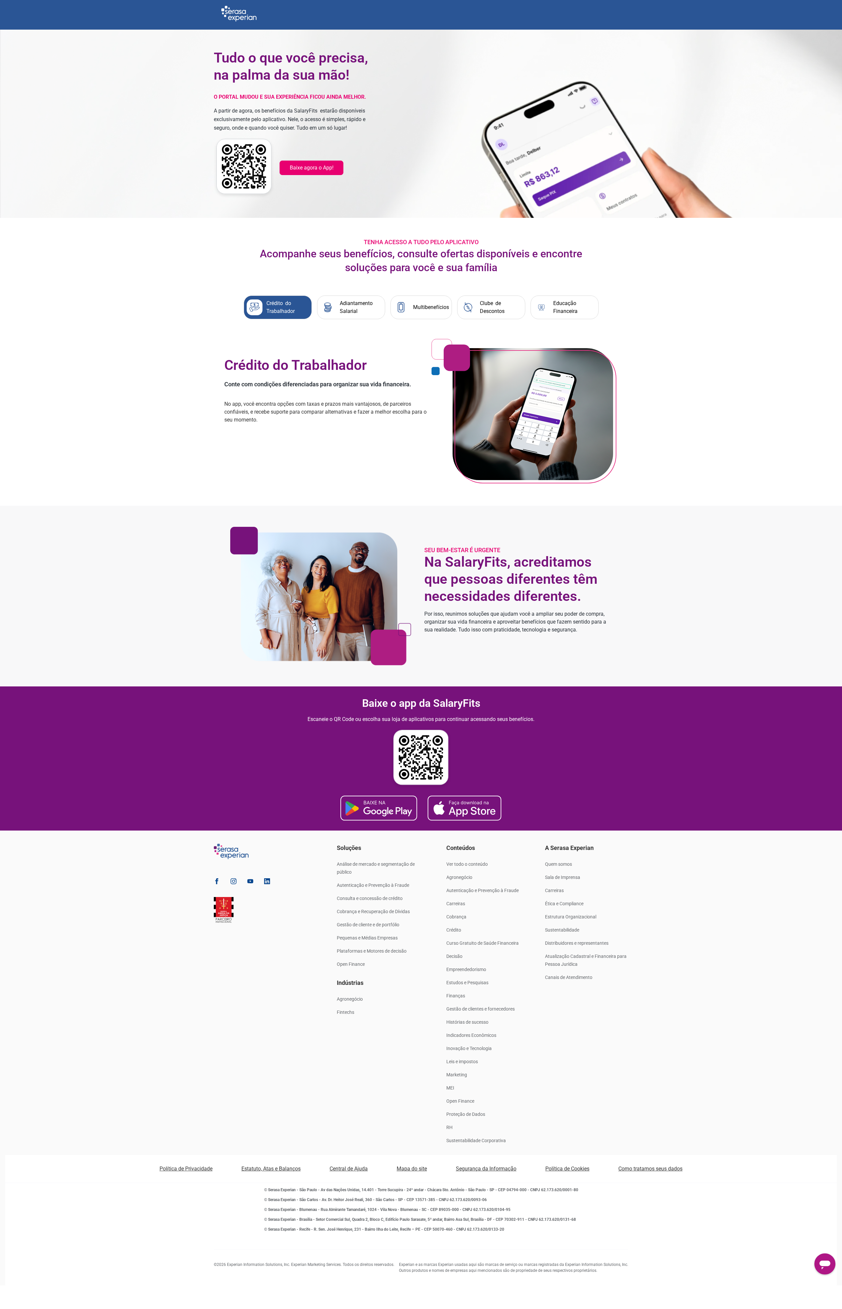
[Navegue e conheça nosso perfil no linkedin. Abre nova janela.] (267, 882)
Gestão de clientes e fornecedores (480, 1009)
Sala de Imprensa (562, 877)
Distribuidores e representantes (576, 943)
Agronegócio (350, 999)
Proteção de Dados (465, 1114)
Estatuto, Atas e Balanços (271, 1169)
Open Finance (351, 964)
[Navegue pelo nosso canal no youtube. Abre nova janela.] (250, 882)
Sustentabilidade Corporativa (476, 1140)
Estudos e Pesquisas (467, 982)
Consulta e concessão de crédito (370, 898)
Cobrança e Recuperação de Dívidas (373, 911)
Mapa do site (412, 1169)
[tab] (278, 307)
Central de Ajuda (349, 1169)
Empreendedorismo (466, 969)
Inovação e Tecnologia (469, 1048)
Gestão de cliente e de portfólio (368, 924)
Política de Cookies (567, 1169)
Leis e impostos (462, 1061)
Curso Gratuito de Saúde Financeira (482, 943)
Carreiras (455, 903)
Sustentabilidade (562, 930)
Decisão (454, 956)
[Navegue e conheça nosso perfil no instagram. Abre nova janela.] (233, 882)
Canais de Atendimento (568, 977)
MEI (450, 1088)
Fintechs (345, 1012)
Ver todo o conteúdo (467, 864)
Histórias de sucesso (467, 1022)
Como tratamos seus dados (650, 1169)
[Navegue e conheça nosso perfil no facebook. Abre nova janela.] (217, 882)
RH (449, 1127)
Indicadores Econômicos (471, 1035)
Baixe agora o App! (312, 168)
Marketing (456, 1074)
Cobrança (456, 916)
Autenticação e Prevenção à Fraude (373, 885)
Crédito (453, 930)
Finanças (455, 995)
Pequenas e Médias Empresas (367, 937)
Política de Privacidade (186, 1169)
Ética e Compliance (564, 903)
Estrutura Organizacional (570, 916)
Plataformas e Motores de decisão (372, 951)
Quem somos (558, 864)
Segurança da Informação (486, 1169)
